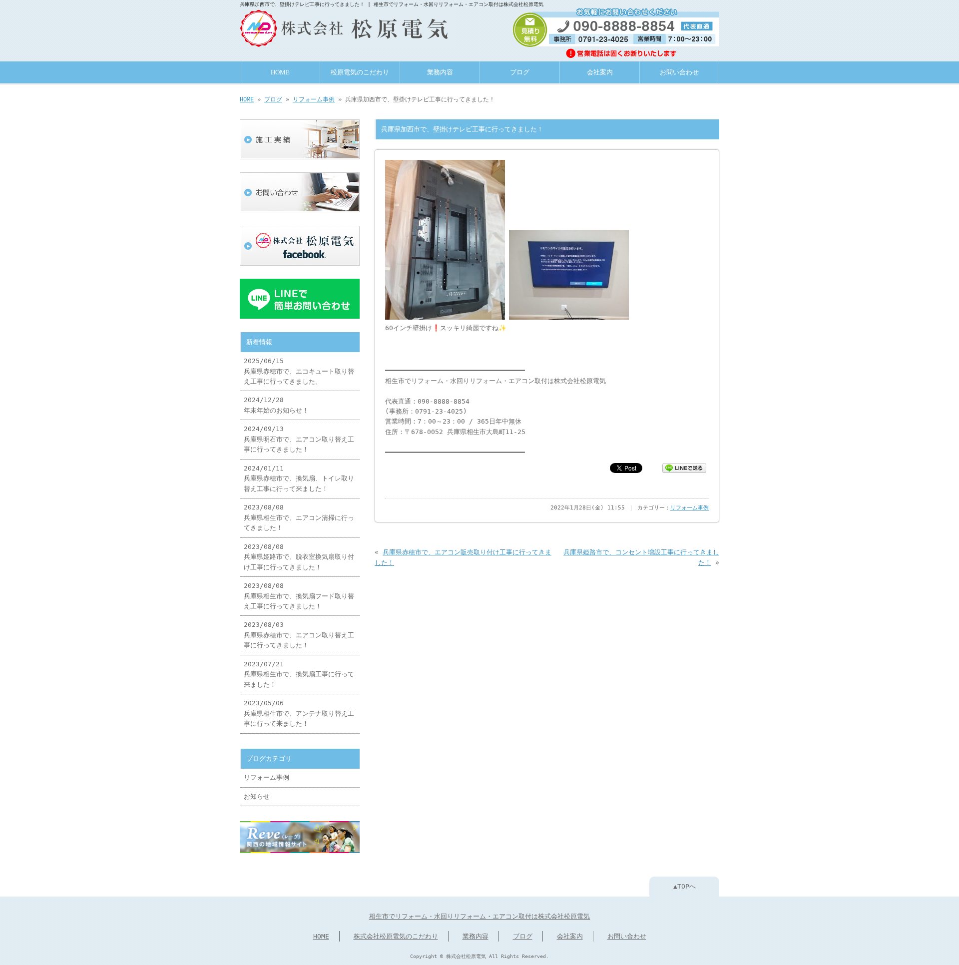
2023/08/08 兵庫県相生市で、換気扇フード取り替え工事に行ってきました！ (299, 596)
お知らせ (257, 796)
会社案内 (600, 72)
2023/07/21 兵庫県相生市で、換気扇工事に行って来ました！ (299, 674)
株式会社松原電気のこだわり (396, 936)
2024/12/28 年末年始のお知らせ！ (276, 405)
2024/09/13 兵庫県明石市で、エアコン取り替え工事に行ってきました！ (299, 439)
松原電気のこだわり (360, 72)
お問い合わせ (679, 72)
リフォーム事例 (314, 99)
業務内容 (440, 72)
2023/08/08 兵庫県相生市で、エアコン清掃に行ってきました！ (299, 517)
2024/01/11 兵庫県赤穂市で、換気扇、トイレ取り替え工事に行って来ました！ (299, 478)
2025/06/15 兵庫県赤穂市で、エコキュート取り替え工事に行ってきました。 (299, 371)
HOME (280, 72)
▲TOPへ (684, 886)
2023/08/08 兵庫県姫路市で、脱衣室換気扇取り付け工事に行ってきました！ (299, 557)
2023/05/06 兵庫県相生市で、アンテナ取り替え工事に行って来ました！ (299, 713)
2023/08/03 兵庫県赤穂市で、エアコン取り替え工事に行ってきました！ (299, 635)
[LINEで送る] (684, 467)
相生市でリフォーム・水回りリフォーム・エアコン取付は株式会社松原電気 (479, 916)
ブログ (519, 72)
